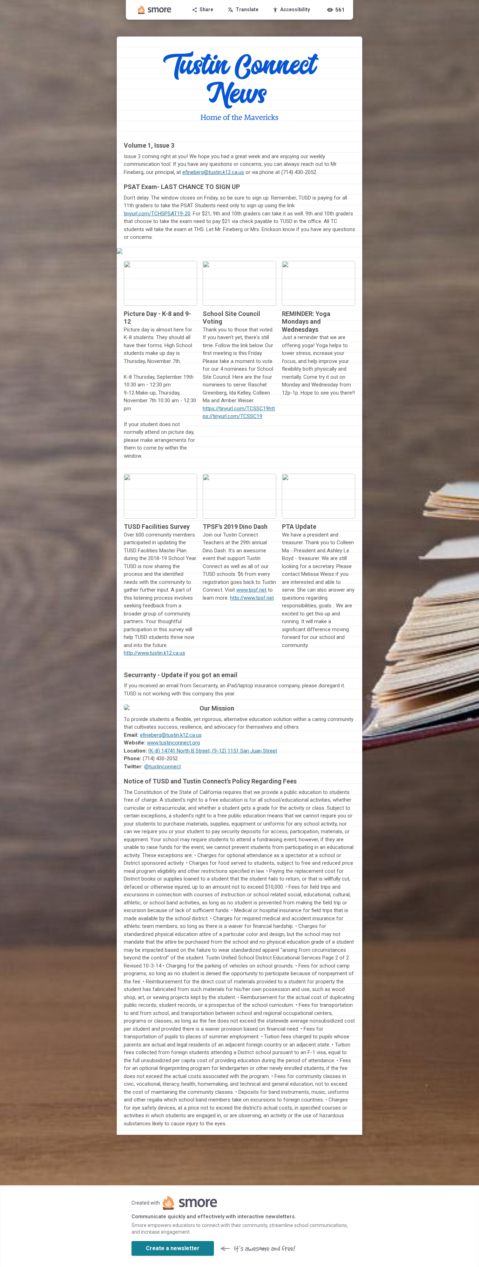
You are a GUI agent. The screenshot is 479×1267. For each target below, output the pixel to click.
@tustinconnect (162, 766)
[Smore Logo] (154, 9)
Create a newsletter (173, 1248)
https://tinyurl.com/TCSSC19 (236, 408)
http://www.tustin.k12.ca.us (154, 653)
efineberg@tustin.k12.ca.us (213, 172)
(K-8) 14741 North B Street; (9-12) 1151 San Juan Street (212, 751)
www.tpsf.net (251, 590)
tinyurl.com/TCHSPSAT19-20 (157, 213)
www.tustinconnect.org (173, 743)
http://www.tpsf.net (252, 598)
